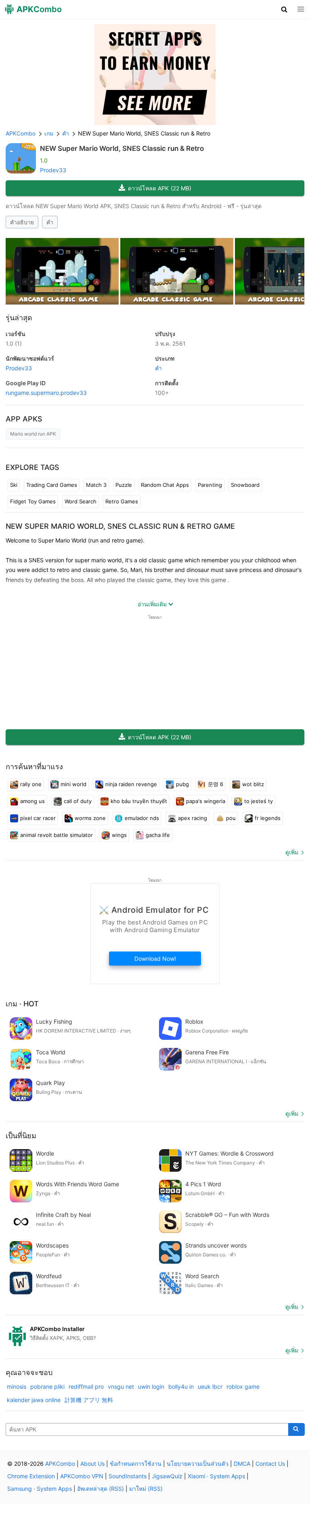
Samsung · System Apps (39, 1488)
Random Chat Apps (165, 485)
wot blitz (253, 784)
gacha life (158, 835)
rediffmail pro (86, 1386)
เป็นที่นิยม (21, 1135)
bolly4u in (181, 1386)
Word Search (80, 501)
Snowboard (245, 485)
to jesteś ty (258, 801)
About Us (92, 1463)
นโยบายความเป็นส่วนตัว (197, 1463)
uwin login (151, 1386)
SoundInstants (128, 1476)
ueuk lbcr (210, 1386)
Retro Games (121, 501)
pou (231, 818)
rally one (31, 784)
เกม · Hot (22, 1003)
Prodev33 (53, 170)
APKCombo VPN (81, 1476)
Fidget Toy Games (33, 501)
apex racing (192, 818)
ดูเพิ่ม (291, 852)
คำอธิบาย (22, 222)
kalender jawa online (34, 1399)
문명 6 (215, 784)
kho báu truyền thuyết (139, 801)
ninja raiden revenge (131, 784)
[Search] (296, 1429)
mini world (73, 784)
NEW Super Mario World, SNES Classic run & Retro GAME (120, 526)
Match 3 (96, 485)
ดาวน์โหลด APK (159, 188)
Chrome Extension (31, 1476)
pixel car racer (38, 818)
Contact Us (270, 1463)
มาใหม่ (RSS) (146, 1488)
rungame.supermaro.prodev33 (46, 392)
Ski (13, 485)
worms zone (90, 818)
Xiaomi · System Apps (216, 1476)
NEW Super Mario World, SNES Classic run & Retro (122, 148)
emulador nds (142, 818)
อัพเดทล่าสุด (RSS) (100, 1488)
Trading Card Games (51, 485)
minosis (16, 1386)
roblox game (243, 1386)
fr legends (268, 818)
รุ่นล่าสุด (19, 317)
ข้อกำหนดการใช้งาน (135, 1463)
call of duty (78, 801)
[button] (284, 9)
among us (32, 801)
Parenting (210, 485)
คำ (49, 222)
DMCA (242, 1463)
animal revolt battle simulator (56, 835)
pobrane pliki (47, 1386)
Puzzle (123, 485)
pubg (182, 784)
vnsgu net (121, 1386)
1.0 (14, 343)
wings (119, 835)
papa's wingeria (205, 801)
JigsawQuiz (167, 1476)
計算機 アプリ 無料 (89, 1399)
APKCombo (21, 133)
